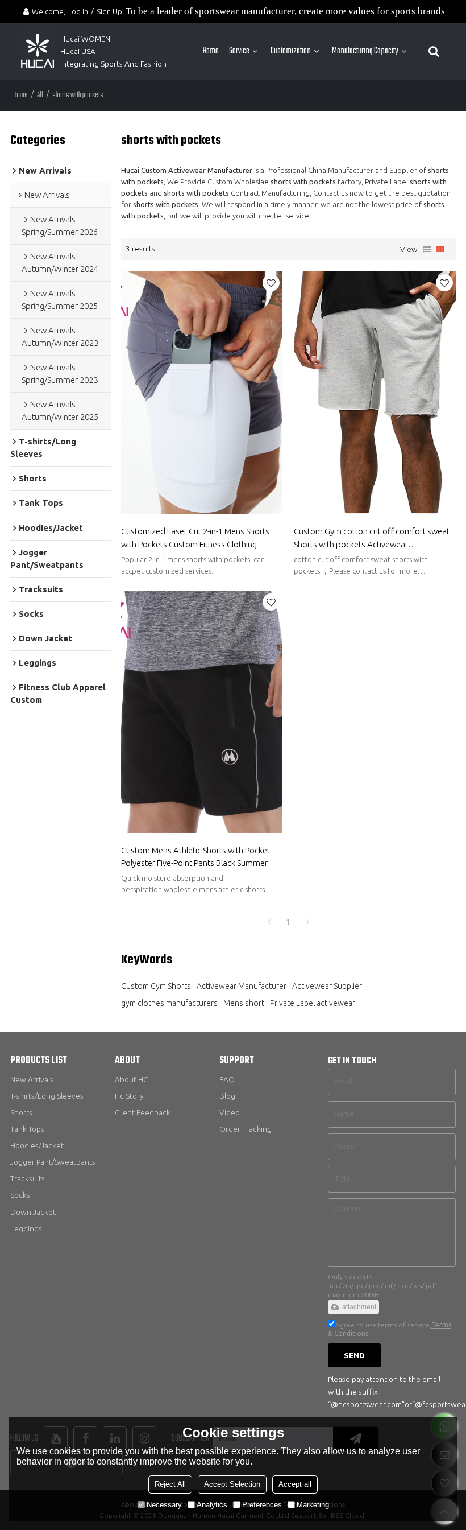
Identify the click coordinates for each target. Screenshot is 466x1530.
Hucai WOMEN (86, 38)
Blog (227, 1095)
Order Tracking (245, 1128)
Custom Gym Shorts (156, 986)
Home (211, 51)
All (40, 95)
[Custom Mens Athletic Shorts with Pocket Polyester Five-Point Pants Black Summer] (202, 712)
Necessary (164, 1504)
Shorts (21, 1112)
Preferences (262, 1504)
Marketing (313, 1504)
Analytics (212, 1504)
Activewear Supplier (327, 986)
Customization (291, 51)
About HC (131, 1079)
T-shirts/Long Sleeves (47, 1095)
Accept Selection (232, 1484)
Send (354, 1355)
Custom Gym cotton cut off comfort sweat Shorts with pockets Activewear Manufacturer (372, 538)
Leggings (26, 1228)
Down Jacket (33, 1211)
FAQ (227, 1079)
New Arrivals (31, 1079)
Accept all (294, 1484)
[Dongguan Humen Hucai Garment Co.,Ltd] (37, 51)
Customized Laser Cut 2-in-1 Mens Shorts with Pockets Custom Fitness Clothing (195, 537)
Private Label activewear (312, 1003)
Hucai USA (77, 51)
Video (229, 1112)
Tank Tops (27, 1128)
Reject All (170, 1484)
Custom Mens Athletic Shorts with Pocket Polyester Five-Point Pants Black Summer (195, 857)
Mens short (243, 1003)
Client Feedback (142, 1112)
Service (239, 51)
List (427, 249)
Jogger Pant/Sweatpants (52, 1161)
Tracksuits (27, 1178)
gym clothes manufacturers (169, 1003)
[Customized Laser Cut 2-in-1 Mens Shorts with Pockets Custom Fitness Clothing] (202, 392)
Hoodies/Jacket (37, 1145)
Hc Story (129, 1095)
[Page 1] (268, 921)
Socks (20, 1194)
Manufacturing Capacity (365, 51)
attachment (359, 1307)
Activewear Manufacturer (241, 986)
